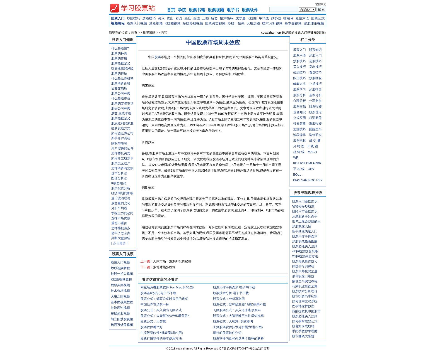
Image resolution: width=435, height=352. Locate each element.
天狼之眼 (253, 23)
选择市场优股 (120, 218)
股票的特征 (119, 73)
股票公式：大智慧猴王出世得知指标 (238, 316)
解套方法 (299, 84)
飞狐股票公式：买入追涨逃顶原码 (237, 310)
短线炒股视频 (193, 23)
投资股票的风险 (122, 68)
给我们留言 (262, 348)
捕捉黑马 (315, 129)
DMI (309, 163)
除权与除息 (119, 143)
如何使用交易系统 (304, 301)
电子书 (233, 10)
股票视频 (216, 10)
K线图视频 (173, 23)
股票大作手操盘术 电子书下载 (234, 287)
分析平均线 (119, 208)
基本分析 (315, 95)
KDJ (296, 163)
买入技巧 (299, 67)
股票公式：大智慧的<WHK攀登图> (164, 316)
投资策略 (149, 32)
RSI (302, 163)
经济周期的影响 (122, 193)
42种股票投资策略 (305, 251)
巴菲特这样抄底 (303, 306)
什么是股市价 (120, 98)
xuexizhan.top (136, 8)
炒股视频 (156, 23)
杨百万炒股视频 (122, 325)
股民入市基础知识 (304, 211)
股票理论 (315, 112)
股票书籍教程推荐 (307, 192)
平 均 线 (298, 169)
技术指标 (226, 18)
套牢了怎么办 (120, 233)
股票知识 (315, 50)
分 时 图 (298, 146)
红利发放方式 (120, 128)
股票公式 (318, 18)
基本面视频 (293, 23)
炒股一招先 (235, 23)
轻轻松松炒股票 (303, 206)
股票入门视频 (137, 23)
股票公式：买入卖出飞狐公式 (161, 310)
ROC (311, 180)
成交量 (240, 18)
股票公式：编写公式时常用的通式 (164, 298)
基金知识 (299, 112)
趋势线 (276, 18)
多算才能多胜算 (164, 267)
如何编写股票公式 (304, 321)
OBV (311, 169)
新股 (318, 118)
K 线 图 (313, 146)
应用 (303, 118)
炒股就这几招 (301, 226)
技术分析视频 (272, 23)
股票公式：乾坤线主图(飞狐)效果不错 (239, 304)
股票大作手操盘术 (304, 236)
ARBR (317, 163)
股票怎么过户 (120, 163)
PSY (319, 180)
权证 (312, 118)
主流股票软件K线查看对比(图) (161, 333)
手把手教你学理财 (304, 331)
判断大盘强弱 (120, 238)
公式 (296, 118)
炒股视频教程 (120, 268)
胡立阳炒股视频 (122, 319)
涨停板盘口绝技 (303, 276)
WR (295, 157)
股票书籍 (197, 10)
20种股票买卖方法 (305, 256)
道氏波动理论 (120, 198)
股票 (158, 57)
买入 (161, 18)
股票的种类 (119, 53)
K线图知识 (118, 183)
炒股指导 (315, 89)
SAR (304, 180)
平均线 (264, 18)
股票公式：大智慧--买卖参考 (233, 321)
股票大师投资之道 (304, 271)
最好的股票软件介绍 (227, 333)
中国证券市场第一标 (154, 304)
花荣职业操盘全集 (304, 286)
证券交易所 (119, 88)
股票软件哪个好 (151, 327)
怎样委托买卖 (120, 153)
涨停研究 (315, 135)
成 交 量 (314, 140)
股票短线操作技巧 (304, 261)
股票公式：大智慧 (153, 321)
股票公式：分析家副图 (229, 298)
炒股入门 (315, 55)
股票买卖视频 (215, 23)
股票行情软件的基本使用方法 (161, 338)
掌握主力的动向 (122, 213)
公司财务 (315, 101)
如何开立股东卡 (122, 158)
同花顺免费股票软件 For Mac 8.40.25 (167, 287)
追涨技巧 (299, 129)
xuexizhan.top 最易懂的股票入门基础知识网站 (293, 32)
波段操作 (299, 135)
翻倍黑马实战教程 (304, 281)
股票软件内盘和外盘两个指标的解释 (238, 338)
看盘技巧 (315, 72)
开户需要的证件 (122, 148)
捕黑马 (288, 18)
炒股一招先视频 (122, 274)
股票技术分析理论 (304, 291)
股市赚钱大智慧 (303, 336)
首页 (171, 10)
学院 (182, 10)
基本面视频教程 (122, 302)
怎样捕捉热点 (120, 228)
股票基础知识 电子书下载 (158, 293)
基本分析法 (119, 173)
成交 (114, 113)
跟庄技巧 (299, 78)
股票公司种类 (120, 93)
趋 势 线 (298, 152)
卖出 (170, 18)
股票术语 (302, 18)
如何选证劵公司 (122, 133)
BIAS (296, 180)
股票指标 (299, 140)
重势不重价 (119, 223)
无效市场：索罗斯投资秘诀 (172, 261)
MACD (312, 152)
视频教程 (118, 23)
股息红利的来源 (122, 123)
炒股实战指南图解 (304, 241)
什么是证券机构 (122, 78)
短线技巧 (299, 72)
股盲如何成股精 (303, 326)
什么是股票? (120, 48)
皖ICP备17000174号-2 (241, 348)
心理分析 (299, 101)
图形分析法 (119, 178)
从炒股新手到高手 (304, 216)
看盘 (179, 18)
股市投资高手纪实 (304, 296)
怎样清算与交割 (122, 168)
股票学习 (299, 89)
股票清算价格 (120, 83)
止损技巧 (315, 84)
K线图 (252, 18)
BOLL (297, 174)
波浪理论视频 (314, 23)
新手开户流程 (120, 138)
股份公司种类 (120, 108)
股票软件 (250, 10)
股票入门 (118, 18)
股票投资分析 (120, 188)
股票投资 (315, 106)
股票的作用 (119, 58)
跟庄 (187, 18)
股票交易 (299, 106)
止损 (205, 18)
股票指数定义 (120, 63)
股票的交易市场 (122, 103)
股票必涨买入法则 (304, 246)
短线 (196, 18)
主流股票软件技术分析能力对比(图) (238, 327)
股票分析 (299, 95)
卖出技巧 (315, 67)
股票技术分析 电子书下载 (231, 293)
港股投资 (315, 123)
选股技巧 (149, 18)
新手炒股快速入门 (304, 231)
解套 (214, 18)
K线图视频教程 (121, 279)
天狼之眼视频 (120, 296)
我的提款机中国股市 (306, 311)
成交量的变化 (120, 203)
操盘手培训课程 (303, 266)
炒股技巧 (133, 18)
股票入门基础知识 (304, 201)
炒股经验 (315, 78)
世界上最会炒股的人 (306, 221)
